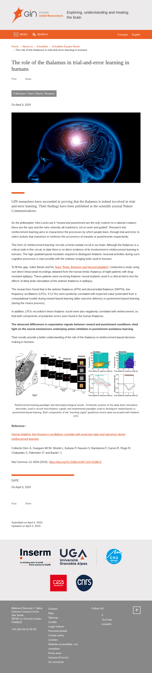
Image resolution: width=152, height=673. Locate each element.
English (136, 34)
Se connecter (56, 661)
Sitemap (53, 617)
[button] (40, 34)
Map (51, 613)
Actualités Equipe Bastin (66, 46)
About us (27, 46)
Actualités (42, 46)
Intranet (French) (58, 657)
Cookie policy (56, 635)
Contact (52, 608)
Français (123, 34)
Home (15, 46)
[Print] (20, 79)
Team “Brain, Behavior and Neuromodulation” (82, 267)
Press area (54, 653)
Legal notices (56, 626)
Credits (52, 622)
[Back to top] (137, 610)
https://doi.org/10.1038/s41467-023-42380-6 (75, 462)
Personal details (57, 630)
